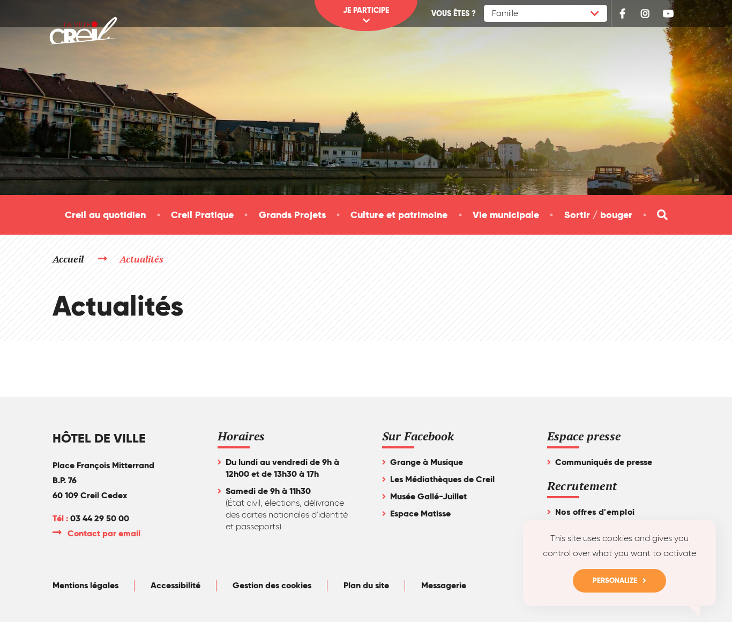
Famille (505, 13)
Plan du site (366, 585)
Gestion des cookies (272, 585)
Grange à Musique (426, 462)
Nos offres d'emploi (595, 512)
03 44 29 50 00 (99, 518)
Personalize (615, 580)
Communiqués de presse (603, 462)
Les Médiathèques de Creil (442, 479)
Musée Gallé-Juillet (428, 496)
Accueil (68, 258)
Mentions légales (85, 585)
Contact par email (104, 533)
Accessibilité (175, 585)
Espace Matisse (420, 513)
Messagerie (443, 585)
